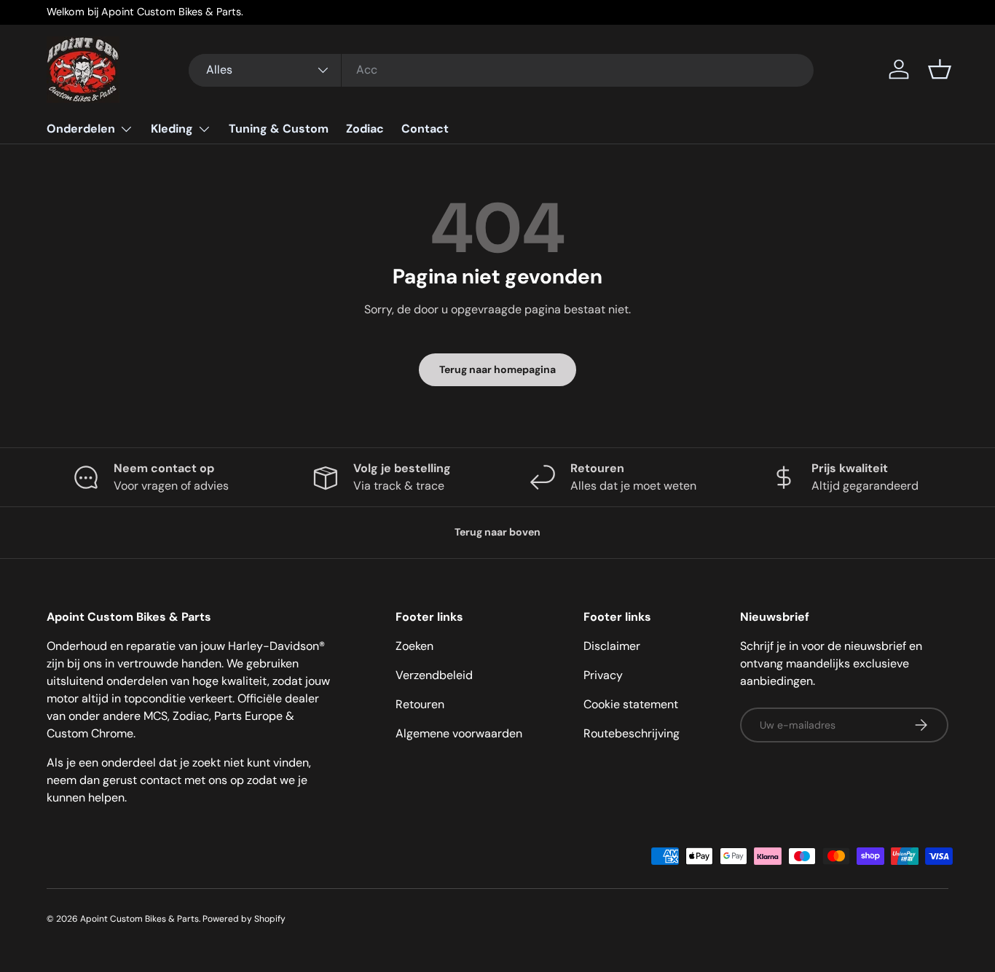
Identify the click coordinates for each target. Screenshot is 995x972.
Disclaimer (611, 646)
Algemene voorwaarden (459, 733)
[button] (940, 69)
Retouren (420, 704)
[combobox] (501, 69)
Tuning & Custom (279, 128)
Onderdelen (81, 128)
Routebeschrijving (631, 733)
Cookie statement (630, 704)
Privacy (603, 675)
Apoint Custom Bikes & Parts (139, 919)
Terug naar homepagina (497, 369)
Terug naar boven (497, 531)
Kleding (172, 128)
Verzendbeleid (434, 675)
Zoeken (414, 646)
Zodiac (365, 128)
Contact (425, 128)
